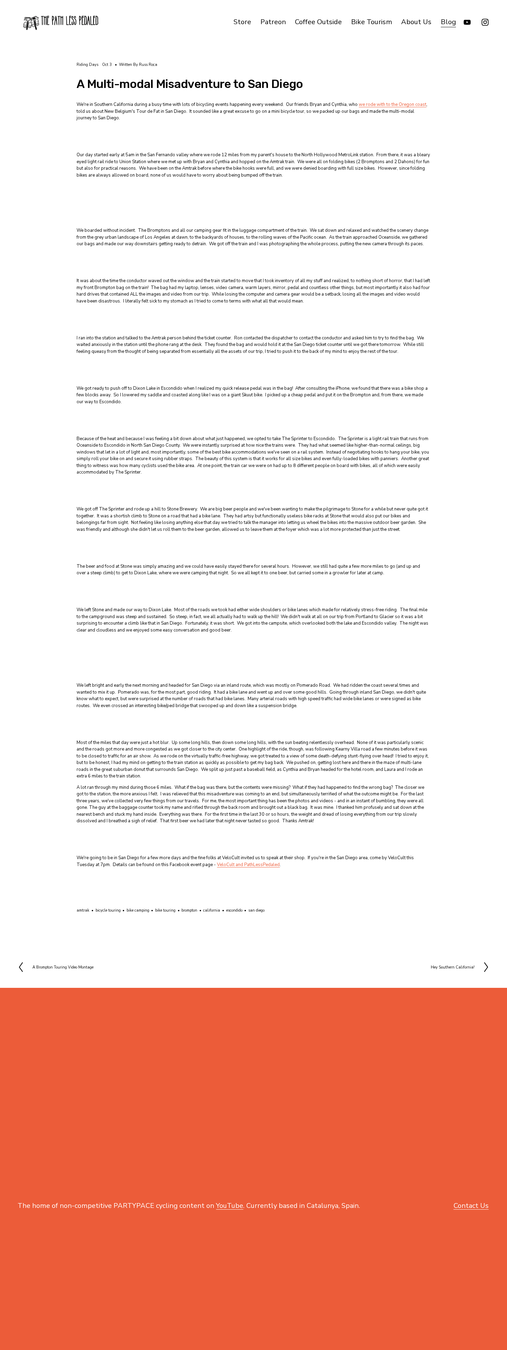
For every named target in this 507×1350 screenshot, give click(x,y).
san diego (256, 910)
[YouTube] (467, 22)
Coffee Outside (318, 22)
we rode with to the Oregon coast (392, 104)
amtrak (83, 910)
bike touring (165, 910)
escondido (234, 910)
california (211, 910)
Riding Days (87, 64)
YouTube (229, 1205)
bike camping (138, 910)
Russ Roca (148, 64)
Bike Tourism (371, 22)
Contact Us (471, 1205)
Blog (448, 22)
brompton (189, 910)
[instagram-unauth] (485, 22)
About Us (416, 22)
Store (242, 22)
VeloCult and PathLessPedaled (248, 865)
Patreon (273, 22)
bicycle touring (108, 910)
